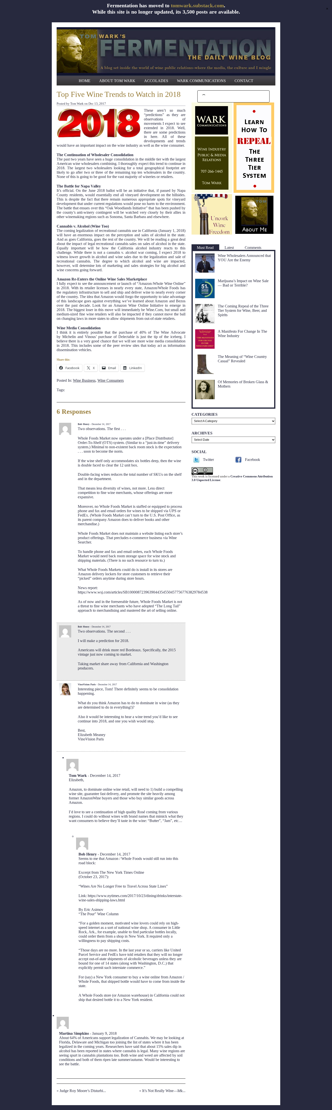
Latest (229, 248)
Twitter (208, 460)
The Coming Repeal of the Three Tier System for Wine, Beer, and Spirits (243, 310)
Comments (253, 248)
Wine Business (84, 380)
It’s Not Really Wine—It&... (163, 1091)
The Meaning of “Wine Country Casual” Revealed (242, 359)
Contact (244, 81)
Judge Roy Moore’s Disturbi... (83, 1091)
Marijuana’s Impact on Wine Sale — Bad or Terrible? (243, 283)
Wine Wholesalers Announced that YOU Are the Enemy (244, 258)
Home (84, 81)
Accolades (156, 81)
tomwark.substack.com (197, 5)
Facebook (252, 460)
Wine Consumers (110, 380)
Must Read (205, 248)
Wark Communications (201, 81)
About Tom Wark (117, 81)
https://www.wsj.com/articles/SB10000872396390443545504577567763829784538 (143, 592)
